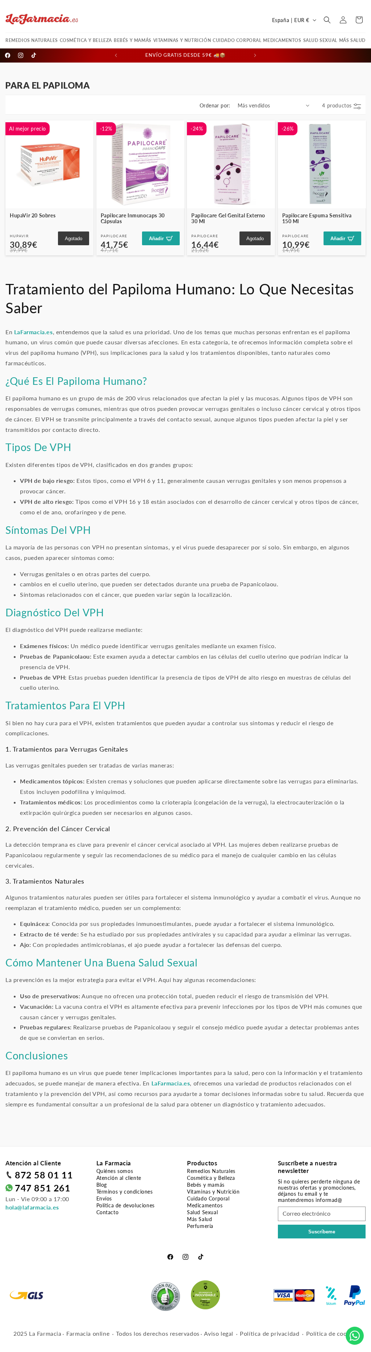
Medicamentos (282, 40)
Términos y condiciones (124, 1192)
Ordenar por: (215, 105)
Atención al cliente (118, 1178)
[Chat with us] (355, 1336)
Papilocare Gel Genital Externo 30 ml (228, 218)
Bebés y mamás (132, 40)
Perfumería (200, 1226)
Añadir (156, 238)
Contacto (107, 1212)
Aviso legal (218, 1333)
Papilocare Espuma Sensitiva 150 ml (317, 218)
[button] (327, 20)
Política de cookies (332, 1333)
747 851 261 (43, 1187)
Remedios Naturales (31, 40)
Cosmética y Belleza (86, 40)
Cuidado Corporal (237, 40)
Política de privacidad (269, 1333)
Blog (101, 1185)
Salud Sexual (320, 40)
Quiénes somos (114, 1171)
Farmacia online (87, 1333)
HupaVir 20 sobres (32, 215)
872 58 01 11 (44, 1174)
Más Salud (352, 40)
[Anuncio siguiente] (255, 55)
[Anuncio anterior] (116, 55)
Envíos (104, 1198)
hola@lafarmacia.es (32, 1207)
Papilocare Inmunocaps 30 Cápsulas (133, 218)
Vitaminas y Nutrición (182, 40)
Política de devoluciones (125, 1205)
